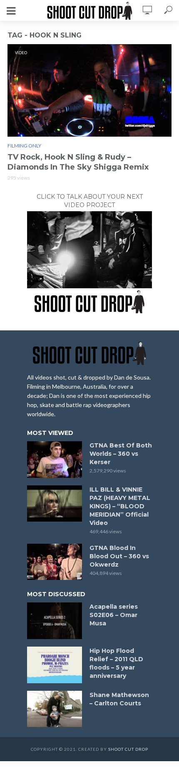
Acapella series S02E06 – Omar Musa (114, 615)
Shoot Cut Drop (128, 749)
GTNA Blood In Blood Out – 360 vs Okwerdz (119, 556)
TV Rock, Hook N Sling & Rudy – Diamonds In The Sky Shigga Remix (78, 162)
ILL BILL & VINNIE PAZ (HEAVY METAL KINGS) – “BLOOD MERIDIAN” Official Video (120, 506)
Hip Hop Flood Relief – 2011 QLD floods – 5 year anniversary (116, 663)
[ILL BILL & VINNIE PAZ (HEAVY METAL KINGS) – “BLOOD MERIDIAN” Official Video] (54, 503)
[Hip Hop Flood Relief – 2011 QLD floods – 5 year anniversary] (54, 665)
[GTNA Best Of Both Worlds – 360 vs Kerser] (54, 459)
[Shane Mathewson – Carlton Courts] (54, 709)
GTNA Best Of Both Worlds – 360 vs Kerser (121, 454)
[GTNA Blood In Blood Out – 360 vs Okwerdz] (54, 562)
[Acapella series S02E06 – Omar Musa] (54, 620)
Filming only (24, 145)
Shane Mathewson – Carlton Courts (119, 699)
